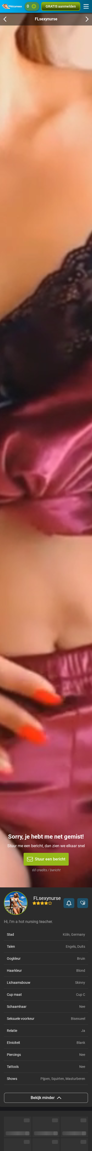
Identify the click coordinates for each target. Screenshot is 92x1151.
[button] (69, 903)
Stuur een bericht (50, 859)
